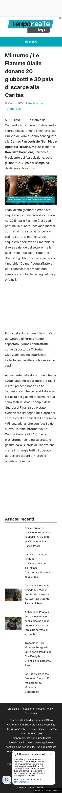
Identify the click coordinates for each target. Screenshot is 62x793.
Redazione (27, 708)
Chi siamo (13, 708)
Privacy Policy (44, 708)
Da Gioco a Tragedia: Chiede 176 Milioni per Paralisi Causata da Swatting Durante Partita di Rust (37, 594)
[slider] (27, 202)
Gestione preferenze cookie (47, 790)
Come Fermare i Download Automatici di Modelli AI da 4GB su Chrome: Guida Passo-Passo (38, 536)
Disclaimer (31, 713)
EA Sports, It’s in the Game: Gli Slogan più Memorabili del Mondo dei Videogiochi (37, 682)
